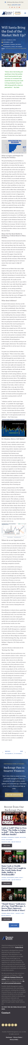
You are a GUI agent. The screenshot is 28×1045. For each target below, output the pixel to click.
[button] (25, 13)
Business (4, 837)
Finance (12, 44)
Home (3, 48)
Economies (6, 44)
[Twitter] (6, 1025)
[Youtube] (15, 1025)
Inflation (23, 837)
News (8, 913)
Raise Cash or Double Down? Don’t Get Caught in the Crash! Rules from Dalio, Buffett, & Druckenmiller (14, 870)
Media (17, 877)
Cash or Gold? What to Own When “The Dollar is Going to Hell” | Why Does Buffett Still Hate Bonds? (14, 831)
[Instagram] (12, 1025)
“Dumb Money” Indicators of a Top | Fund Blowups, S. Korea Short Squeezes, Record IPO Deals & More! (14, 907)
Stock (13, 46)
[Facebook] (3, 1025)
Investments (7, 46)
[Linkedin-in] (9, 1025)
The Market (18, 46)
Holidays (18, 44)
